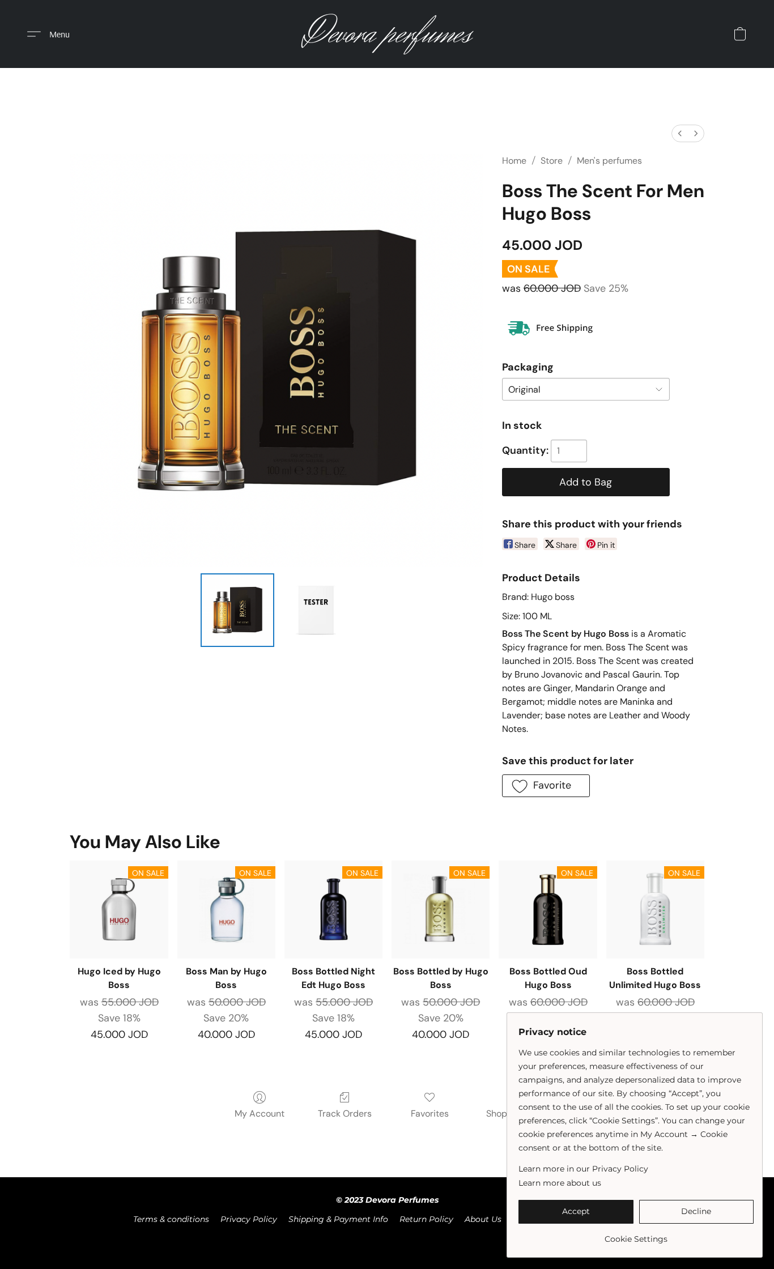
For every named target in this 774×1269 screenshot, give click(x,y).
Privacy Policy (248, 1219)
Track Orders (345, 1113)
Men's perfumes (609, 161)
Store (552, 161)
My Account (259, 1113)
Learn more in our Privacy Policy (583, 1169)
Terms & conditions (171, 1219)
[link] (636, 1235)
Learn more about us (559, 1183)
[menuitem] (680, 133)
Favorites (430, 1113)
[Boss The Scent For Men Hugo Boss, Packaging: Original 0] (237, 610)
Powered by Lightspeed (387, 1238)
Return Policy (426, 1219)
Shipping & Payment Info (338, 1219)
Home (514, 161)
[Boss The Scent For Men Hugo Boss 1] (315, 610)
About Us (483, 1219)
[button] (387, 34)
